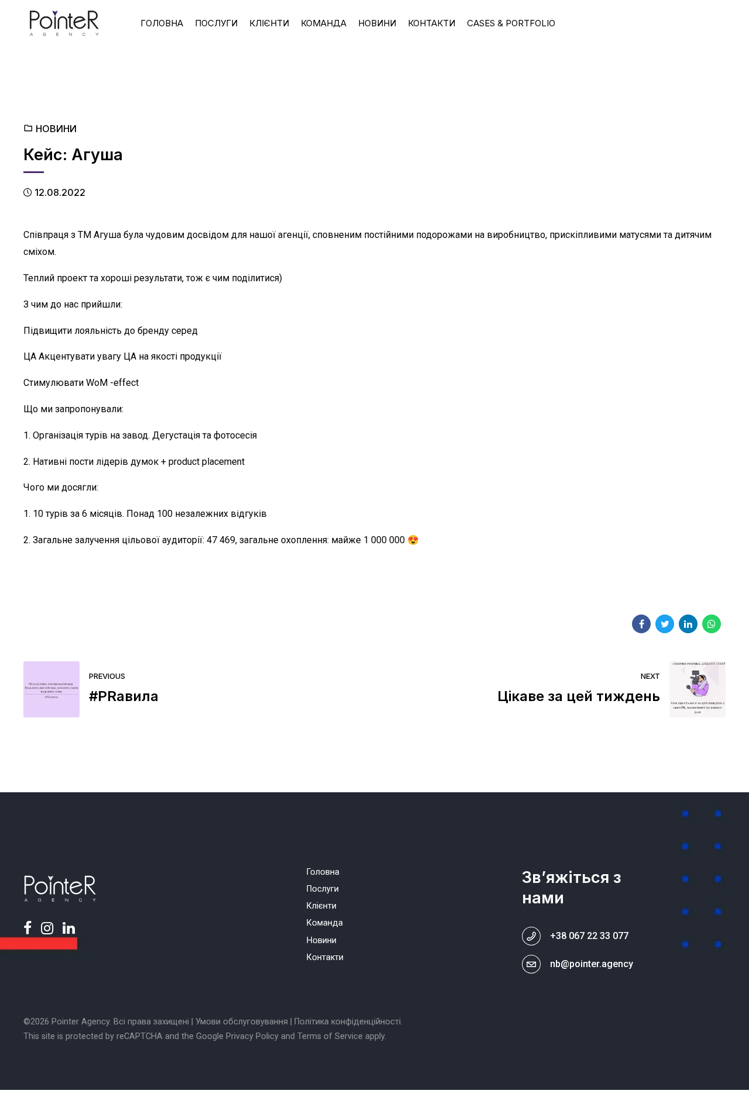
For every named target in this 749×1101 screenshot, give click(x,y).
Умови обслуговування (241, 1022)
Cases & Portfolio (511, 23)
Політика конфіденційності (347, 1022)
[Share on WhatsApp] (711, 624)
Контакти (431, 23)
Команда (323, 23)
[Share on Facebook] (641, 624)
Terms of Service (330, 1036)
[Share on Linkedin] (688, 624)
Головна (161, 23)
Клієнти (269, 23)
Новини (377, 23)
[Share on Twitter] (664, 624)
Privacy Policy (252, 1036)
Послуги (216, 23)
